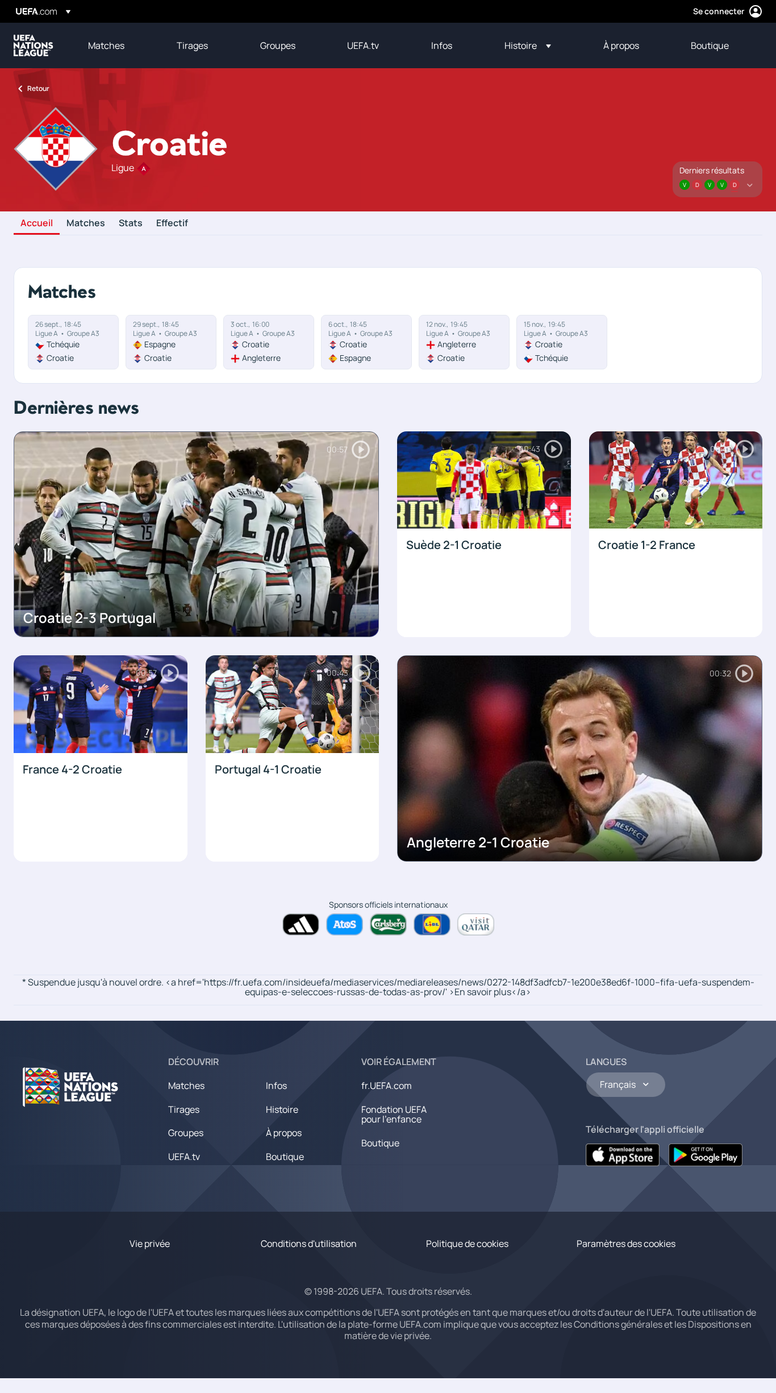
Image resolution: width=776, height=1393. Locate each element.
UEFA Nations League (33, 45)
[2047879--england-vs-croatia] (464, 342)
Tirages (183, 1109)
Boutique (285, 1156)
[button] (527, 45)
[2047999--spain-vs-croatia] (171, 342)
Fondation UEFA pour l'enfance (394, 1114)
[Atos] (344, 924)
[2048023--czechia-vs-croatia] (73, 342)
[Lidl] (432, 924)
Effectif (172, 223)
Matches (85, 223)
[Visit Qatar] (475, 924)
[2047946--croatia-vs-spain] (366, 342)
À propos (284, 1132)
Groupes (185, 1132)
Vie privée (150, 1243)
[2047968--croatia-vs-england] (268, 342)
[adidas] (300, 924)
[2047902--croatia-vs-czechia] (561, 342)
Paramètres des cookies (626, 1243)
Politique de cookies (467, 1243)
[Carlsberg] (388, 924)
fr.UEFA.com (386, 1085)
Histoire (282, 1109)
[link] (106, 45)
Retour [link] (38, 88)
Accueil (36, 223)
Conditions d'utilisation (309, 1243)
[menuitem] (118, 45)
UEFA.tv (184, 1156)
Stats (131, 223)
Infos (276, 1085)
